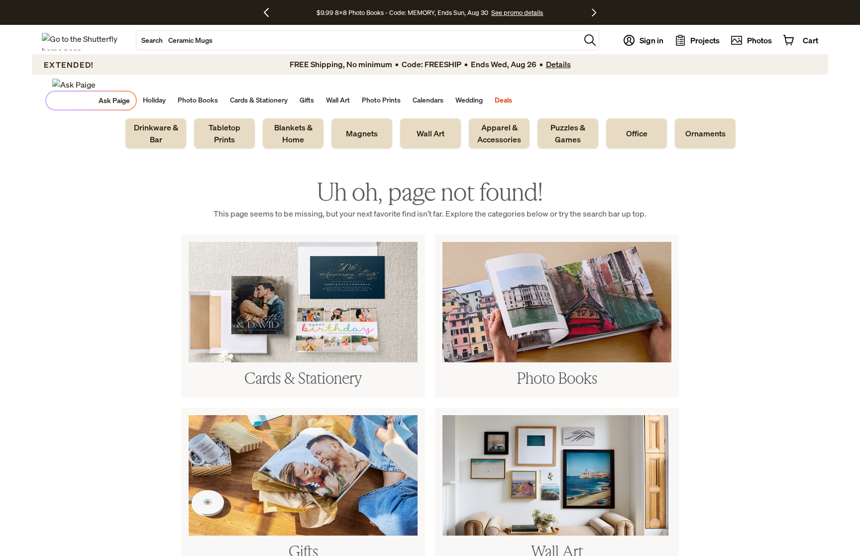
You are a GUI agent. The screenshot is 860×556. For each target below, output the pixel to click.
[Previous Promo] (270, 12)
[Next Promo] (594, 12)
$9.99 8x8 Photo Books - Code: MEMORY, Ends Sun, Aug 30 (402, 12)
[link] (155, 133)
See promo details (517, 12)
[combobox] (358, 40)
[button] (590, 40)
